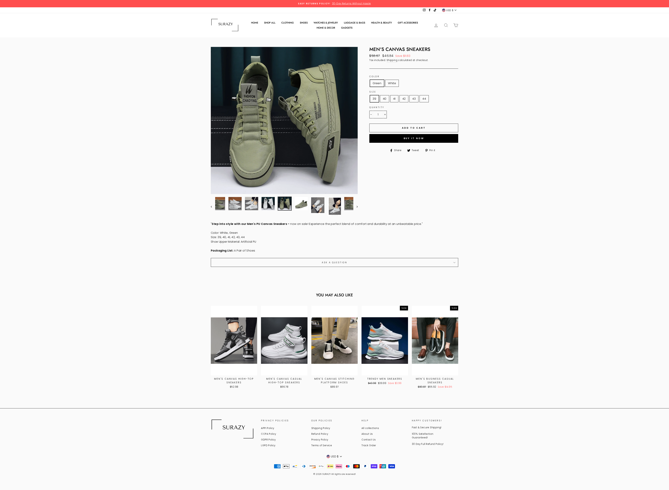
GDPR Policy (268, 439)
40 (384, 99)
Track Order (369, 445)
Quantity (376, 107)
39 (374, 99)
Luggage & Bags (354, 22)
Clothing (287, 22)
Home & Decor (326, 27)
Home (254, 22)
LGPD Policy (268, 445)
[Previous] (213, 207)
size (372, 91)
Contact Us (369, 439)
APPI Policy (267, 428)
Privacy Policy (319, 439)
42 (404, 99)
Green (377, 83)
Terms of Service (321, 445)
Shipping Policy (320, 428)
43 (414, 99)
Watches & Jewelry (326, 22)
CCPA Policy (268, 434)
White (392, 83)
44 (424, 99)
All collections (370, 428)
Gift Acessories (408, 22)
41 (394, 99)
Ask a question (334, 262)
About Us (367, 434)
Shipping (392, 60)
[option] (334, 4)
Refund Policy (319, 434)
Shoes (304, 22)
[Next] (355, 207)
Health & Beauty (381, 22)
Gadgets (346, 27)
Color (374, 76)
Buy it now (414, 138)
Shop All (269, 22)
